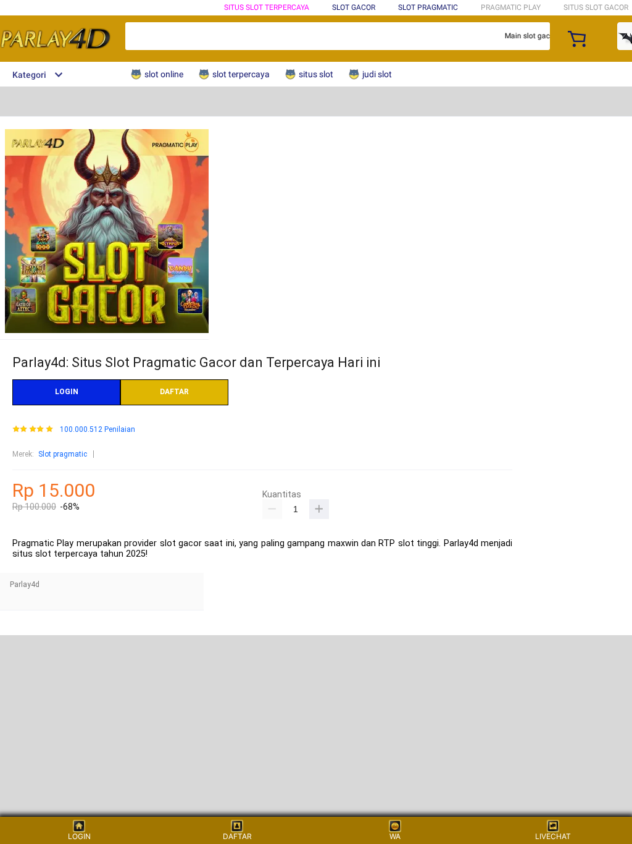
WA (395, 836)
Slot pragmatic (62, 454)
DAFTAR (174, 391)
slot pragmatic (428, 7)
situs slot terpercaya (266, 7)
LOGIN (66, 391)
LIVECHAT (553, 836)
